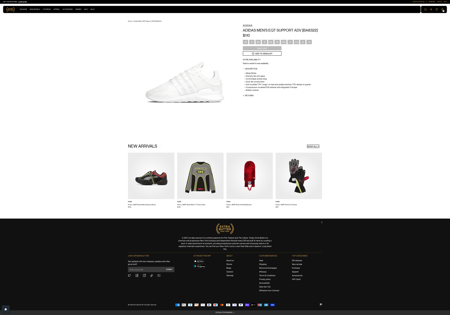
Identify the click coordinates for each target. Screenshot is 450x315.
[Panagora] (321, 305)
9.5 (270, 42)
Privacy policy (265, 279)
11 (290, 42)
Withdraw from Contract (269, 291)
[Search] (425, 9)
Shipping (262, 264)
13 (309, 42)
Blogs (228, 268)
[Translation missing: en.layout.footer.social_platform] (129, 275)
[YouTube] (159, 275)
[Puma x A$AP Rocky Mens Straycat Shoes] (151, 182)
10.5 (283, 42)
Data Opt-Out (265, 287)
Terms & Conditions (267, 276)
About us (230, 261)
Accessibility (264, 283)
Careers (229, 272)
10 (277, 42)
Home (130, 21)
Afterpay (262, 272)
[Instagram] (144, 275)
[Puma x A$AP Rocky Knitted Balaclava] (249, 182)
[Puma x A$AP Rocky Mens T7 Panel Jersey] (200, 182)
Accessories (297, 276)
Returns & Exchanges (268, 268)
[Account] (431, 9)
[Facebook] (136, 275)
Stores (229, 264)
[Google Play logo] (200, 266)
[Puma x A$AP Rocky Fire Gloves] (299, 182)
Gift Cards (296, 279)
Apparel (295, 272)
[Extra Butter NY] (10, 9)
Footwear (296, 268)
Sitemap (229, 276)
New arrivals (297, 264)
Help (261, 261)
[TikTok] (151, 275)
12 (303, 42)
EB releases (297, 261)
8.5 (258, 42)
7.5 (245, 42)
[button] (225, 312)
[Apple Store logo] (199, 261)
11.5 (296, 42)
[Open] (6, 309)
